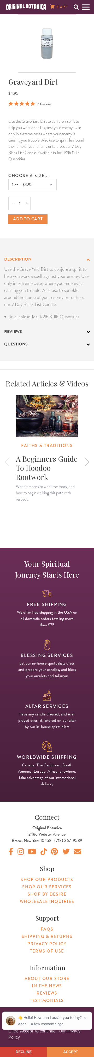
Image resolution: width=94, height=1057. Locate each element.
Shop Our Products (47, 880)
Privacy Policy (46, 944)
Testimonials (47, 1000)
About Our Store (47, 979)
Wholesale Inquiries (47, 902)
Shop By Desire (47, 894)
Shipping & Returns (47, 936)
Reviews (47, 993)
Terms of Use (47, 951)
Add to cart (28, 219)
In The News (47, 986)
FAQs (47, 929)
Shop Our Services (47, 887)
